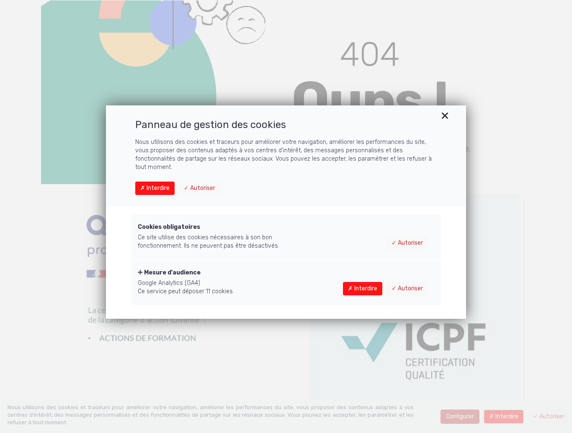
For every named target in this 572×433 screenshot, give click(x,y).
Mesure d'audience (172, 272)
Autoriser (202, 188)
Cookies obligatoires (169, 227)
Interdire (157, 188)
